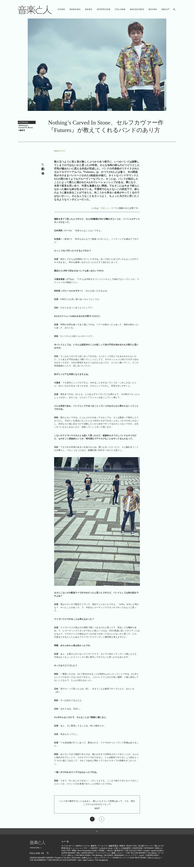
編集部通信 (113, 846)
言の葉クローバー (145, 846)
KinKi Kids (76, 858)
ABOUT (165, 9)
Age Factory (88, 860)
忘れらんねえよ (154, 858)
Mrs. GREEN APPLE (85, 853)
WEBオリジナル (82, 846)
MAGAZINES (137, 9)
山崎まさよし (87, 858)
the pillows (152, 853)
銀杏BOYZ (119, 850)
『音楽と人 (104, 208)
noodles (146, 850)
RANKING (75, 9)
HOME (61, 9)
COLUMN (120, 9)
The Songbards (101, 860)
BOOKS (153, 9)
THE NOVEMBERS (38, 860)
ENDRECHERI (152, 855)
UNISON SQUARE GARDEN (41, 858)
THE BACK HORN (82, 855)
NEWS (88, 9)
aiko (80, 860)
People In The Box (62, 858)
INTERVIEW (104, 9)
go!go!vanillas (157, 850)
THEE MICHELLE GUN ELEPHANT (62, 860)
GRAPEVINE (137, 848)
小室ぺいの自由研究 (122, 848)
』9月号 (113, 208)
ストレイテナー (131, 855)
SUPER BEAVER (68, 853)
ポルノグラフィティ (102, 858)
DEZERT (94, 848)
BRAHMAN (119, 855)
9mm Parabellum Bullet (87, 850)
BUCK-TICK (132, 846)
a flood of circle (106, 848)
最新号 (93, 846)
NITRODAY (149, 848)
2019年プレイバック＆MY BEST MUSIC (129, 858)
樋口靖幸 (62, 151)
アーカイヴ (102, 846)
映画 (74, 850)
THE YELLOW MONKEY (136, 853)
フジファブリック (102, 853)
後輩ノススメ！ (118, 853)
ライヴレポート (67, 846)
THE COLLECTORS (133, 850)
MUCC (110, 850)
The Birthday (97, 855)
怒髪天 (122, 846)
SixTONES (108, 855)
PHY (69, 850)
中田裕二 (102, 850)
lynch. (142, 855)
